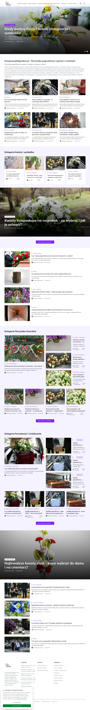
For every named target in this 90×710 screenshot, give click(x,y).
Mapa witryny (54, 701)
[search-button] (80, 3)
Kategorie (57, 662)
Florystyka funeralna (55, 3)
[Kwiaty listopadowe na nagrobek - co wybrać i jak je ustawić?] (45, 212)
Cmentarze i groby (72, 3)
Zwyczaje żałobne (37, 97)
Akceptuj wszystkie (17, 705)
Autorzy (39, 662)
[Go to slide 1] (84, 51)
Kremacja (8, 97)
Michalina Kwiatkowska (9, 228)
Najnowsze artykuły (22, 3)
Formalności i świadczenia (43, 3)
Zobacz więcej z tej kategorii (44, 242)
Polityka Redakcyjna (46, 701)
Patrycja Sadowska (41, 665)
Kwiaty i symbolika (32, 3)
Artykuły (23, 662)
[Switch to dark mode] (84, 3)
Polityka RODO (37, 701)
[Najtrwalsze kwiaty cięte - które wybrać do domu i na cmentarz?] (45, 554)
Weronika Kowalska (9, 41)
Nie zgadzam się (17, 702)
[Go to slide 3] (87, 51)
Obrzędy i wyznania (58, 680)
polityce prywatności (22, 699)
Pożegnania (64, 3)
